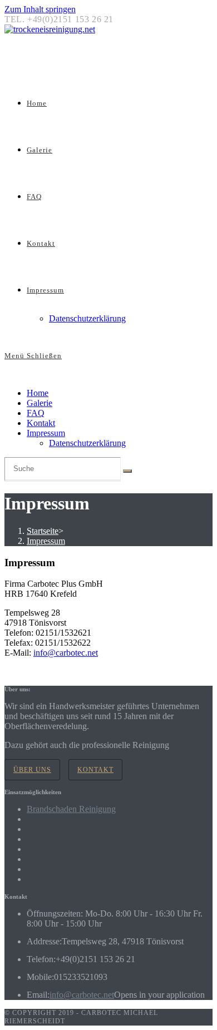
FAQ (36, 413)
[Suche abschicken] (127, 471)
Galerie (39, 403)
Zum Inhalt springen (40, 9)
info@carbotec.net (65, 652)
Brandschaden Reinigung (71, 809)
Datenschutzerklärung (87, 443)
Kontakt (41, 423)
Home (37, 393)
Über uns (32, 770)
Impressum (46, 433)
